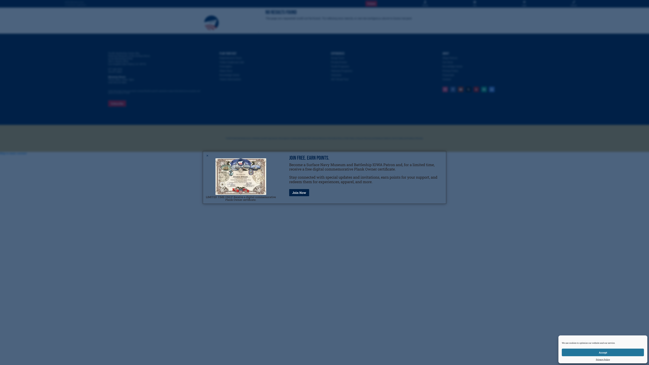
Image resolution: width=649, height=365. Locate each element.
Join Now (299, 193)
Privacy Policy (603, 359)
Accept (603, 352)
